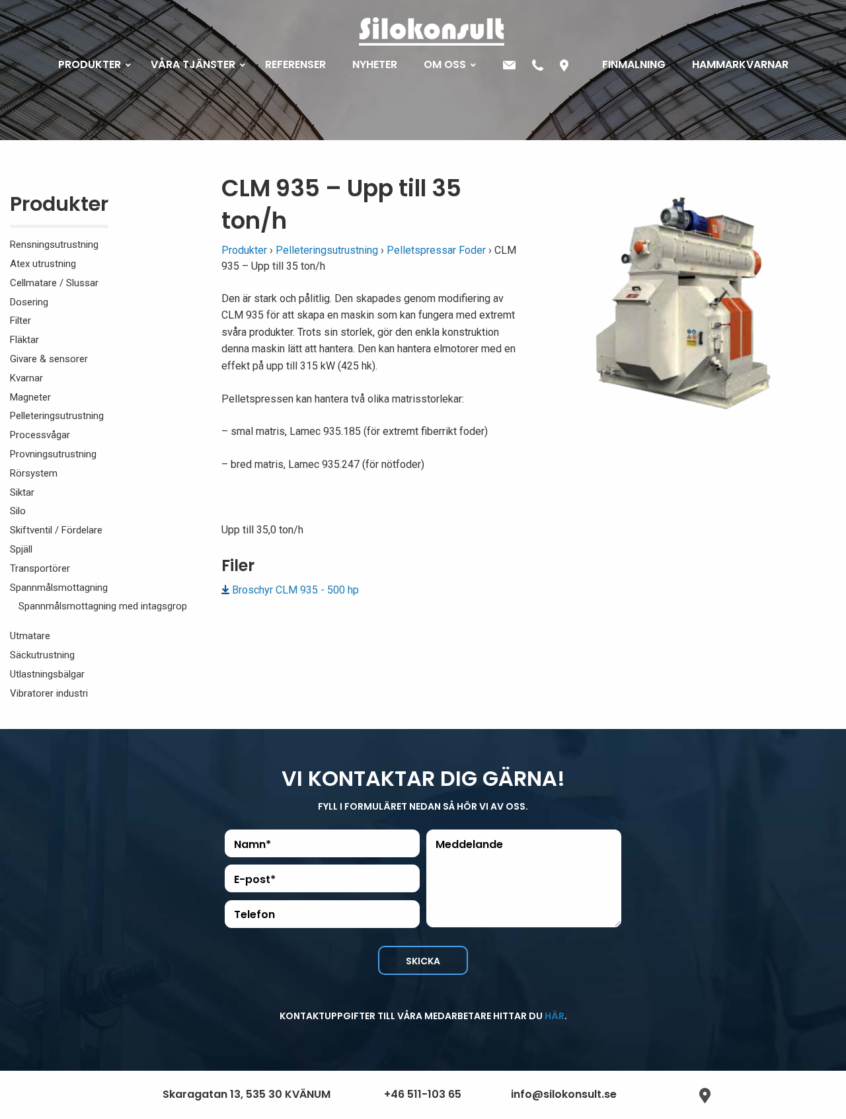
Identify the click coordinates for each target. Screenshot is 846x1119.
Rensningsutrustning (54, 245)
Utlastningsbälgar (47, 674)
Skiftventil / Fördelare (56, 530)
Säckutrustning (42, 655)
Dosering (29, 302)
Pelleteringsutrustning (57, 416)
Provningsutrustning (53, 454)
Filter (20, 321)
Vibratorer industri (49, 693)
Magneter (30, 397)
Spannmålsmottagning (59, 588)
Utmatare (30, 636)
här (554, 1016)
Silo (18, 511)
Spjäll (21, 549)
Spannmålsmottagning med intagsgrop (103, 606)
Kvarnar (26, 378)
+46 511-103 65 (422, 1094)
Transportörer (40, 568)
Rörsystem (34, 473)
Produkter (59, 206)
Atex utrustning (43, 264)
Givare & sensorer (49, 359)
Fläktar (24, 340)
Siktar (22, 492)
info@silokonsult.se (564, 1094)
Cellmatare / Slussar (54, 283)
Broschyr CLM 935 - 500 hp (295, 590)
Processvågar (40, 435)
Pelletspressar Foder (436, 250)
